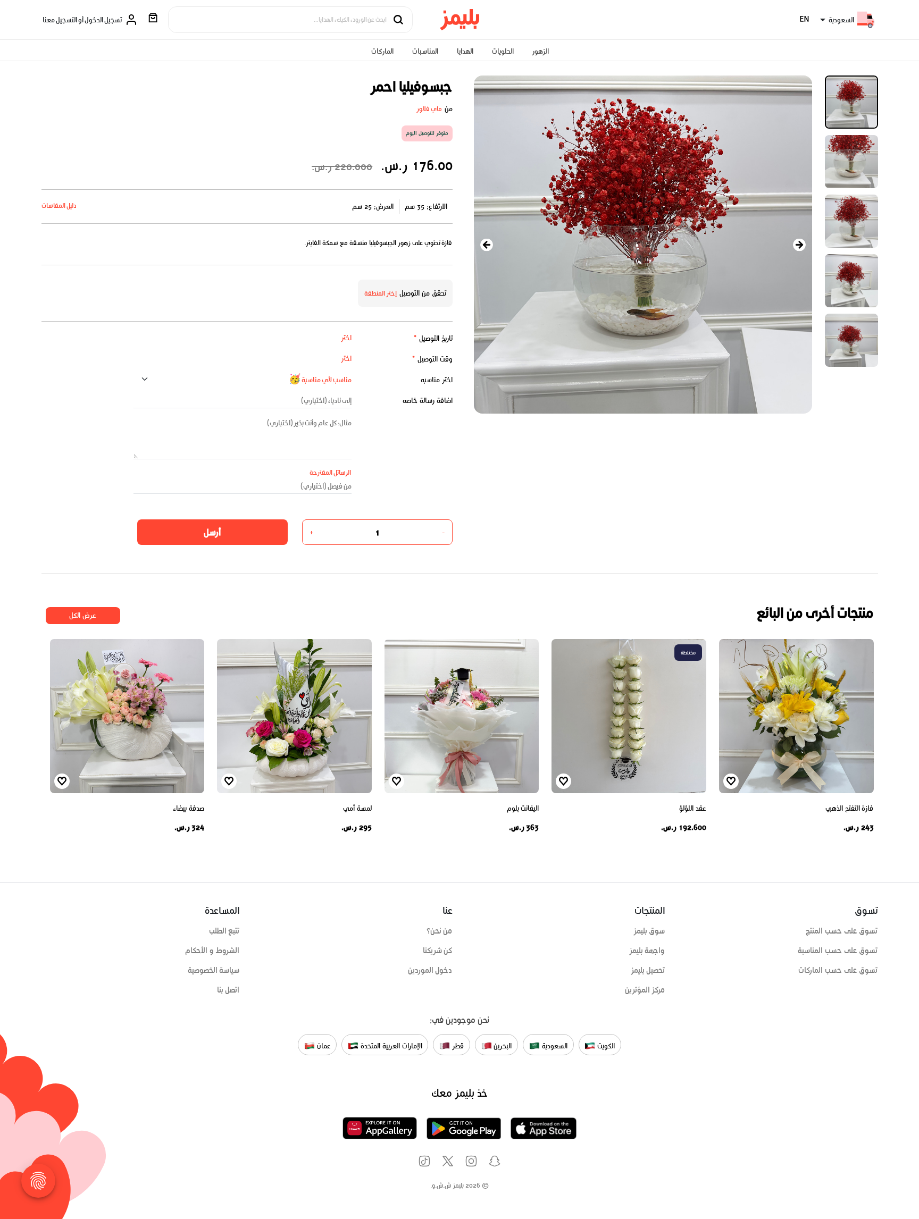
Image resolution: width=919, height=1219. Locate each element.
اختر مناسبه (437, 380)
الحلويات (503, 51)
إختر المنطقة (380, 293)
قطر (457, 1045)
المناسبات (425, 51)
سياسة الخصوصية (214, 970)
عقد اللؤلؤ (692, 808)
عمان (323, 1045)
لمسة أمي (357, 808)
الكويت (605, 1045)
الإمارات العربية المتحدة (390, 1045)
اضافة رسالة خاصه (428, 401)
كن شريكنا (438, 950)
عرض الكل (82, 615)
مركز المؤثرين (645, 990)
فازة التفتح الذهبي (849, 808)
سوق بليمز (649, 931)
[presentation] (486, 245)
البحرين (502, 1045)
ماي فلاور (429, 108)
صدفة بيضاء (188, 808)
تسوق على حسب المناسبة (838, 950)
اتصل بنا (228, 990)
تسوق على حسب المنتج (842, 931)
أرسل (212, 532)
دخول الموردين (430, 970)
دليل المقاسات (59, 205)
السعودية (553, 1045)
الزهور (540, 51)
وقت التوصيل (432, 359)
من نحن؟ (440, 931)
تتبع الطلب (224, 931)
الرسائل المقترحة (331, 472)
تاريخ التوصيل (433, 338)
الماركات (382, 51)
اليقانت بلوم (523, 808)
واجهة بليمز (647, 950)
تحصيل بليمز (648, 970)
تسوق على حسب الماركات (838, 970)
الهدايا (465, 51)
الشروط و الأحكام (212, 950)
